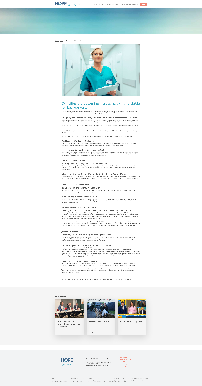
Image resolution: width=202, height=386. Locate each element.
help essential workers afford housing (116, 131)
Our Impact (123, 357)
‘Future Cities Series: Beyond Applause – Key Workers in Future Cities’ (111, 279)
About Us (123, 361)
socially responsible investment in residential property (101, 253)
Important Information (127, 365)
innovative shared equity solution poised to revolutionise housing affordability (99, 199)
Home (57, 41)
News (61, 41)
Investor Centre (124, 363)
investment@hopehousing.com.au (100, 358)
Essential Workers (125, 359)
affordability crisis (69, 154)
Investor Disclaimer (125, 367)
